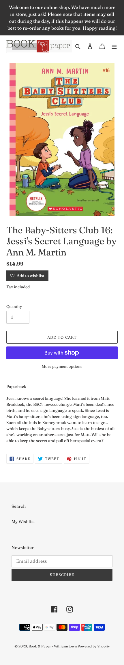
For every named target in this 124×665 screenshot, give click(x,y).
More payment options (62, 366)
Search (19, 506)
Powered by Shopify (94, 646)
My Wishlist (23, 521)
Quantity (14, 306)
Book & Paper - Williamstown (53, 646)
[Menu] (114, 46)
